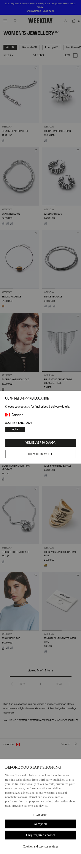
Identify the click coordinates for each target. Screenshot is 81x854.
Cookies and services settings (40, 846)
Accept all (40, 824)
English (15, 429)
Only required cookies (40, 835)
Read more (40, 815)
